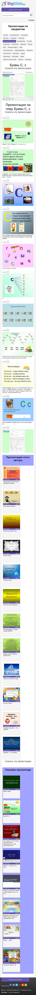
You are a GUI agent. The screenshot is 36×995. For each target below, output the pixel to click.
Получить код (8, 72)
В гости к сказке (7, 703)
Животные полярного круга (10, 678)
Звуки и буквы (7, 791)
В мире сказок (7, 555)
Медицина (23, 44)
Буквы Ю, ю (6, 816)
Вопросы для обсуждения (10, 604)
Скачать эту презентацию (18, 68)
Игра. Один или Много (9, 506)
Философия (15, 56)
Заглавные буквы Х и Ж (9, 965)
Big (16, 3)
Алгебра (5, 35)
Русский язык (7, 53)
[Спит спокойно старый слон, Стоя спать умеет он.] (18, 421)
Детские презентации (9, 41)
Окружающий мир (20, 50)
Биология (6, 38)
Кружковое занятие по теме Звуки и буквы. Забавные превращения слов (11, 917)
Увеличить (30, 72)
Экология (20, 59)
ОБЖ (20, 47)
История (29, 41)
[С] (18, 296)
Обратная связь (26, 990)
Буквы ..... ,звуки (7, 940)
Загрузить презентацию (15, 9)
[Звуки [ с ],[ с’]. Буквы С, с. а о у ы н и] (18, 142)
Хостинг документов (14, 992)
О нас (4, 990)
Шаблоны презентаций (9, 59)
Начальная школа (13, 47)
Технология (16, 53)
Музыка (30, 44)
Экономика (28, 59)
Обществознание (8, 50)
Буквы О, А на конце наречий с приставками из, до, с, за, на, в (11, 892)
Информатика (21, 41)
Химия (22, 56)
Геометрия (21, 38)
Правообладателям (14, 990)
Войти (32, 20)
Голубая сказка (7, 580)
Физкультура (6, 56)
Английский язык (14, 35)
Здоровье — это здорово (10, 752)
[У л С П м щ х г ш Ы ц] (18, 267)
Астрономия (24, 35)
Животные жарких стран (10, 531)
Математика (15, 44)
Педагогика (29, 50)
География (13, 38)
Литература (6, 44)
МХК (4, 47)
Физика (23, 53)
